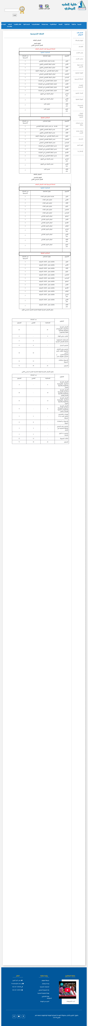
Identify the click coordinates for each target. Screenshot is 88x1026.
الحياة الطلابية (53, 24)
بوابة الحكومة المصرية (43, 993)
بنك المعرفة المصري (44, 990)
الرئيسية (79, 24)
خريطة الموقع (45, 980)
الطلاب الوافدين (17, 24)
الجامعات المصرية (44, 987)
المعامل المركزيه (35, 24)
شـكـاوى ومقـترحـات (9, 25)
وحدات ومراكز (45, 24)
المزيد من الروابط (44, 1001)
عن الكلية (74, 24)
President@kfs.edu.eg (16, 983)
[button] (23, 1016)
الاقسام (60, 24)
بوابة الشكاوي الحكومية (47, 997)
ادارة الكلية (67, 24)
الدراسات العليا (27, 24)
